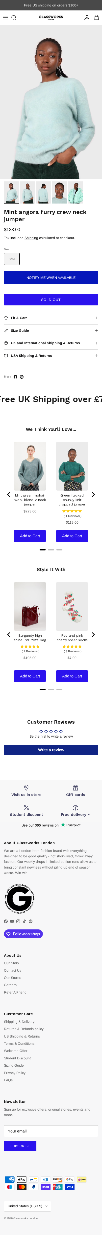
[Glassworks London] (51, 18)
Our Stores (12, 978)
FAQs (8, 1080)
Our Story (11, 963)
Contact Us (12, 970)
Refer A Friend (15, 992)
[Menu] (5, 17)
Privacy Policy (15, 1073)
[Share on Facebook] (15, 377)
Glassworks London (25, 1218)
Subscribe (20, 1146)
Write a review (51, 750)
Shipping (31, 238)
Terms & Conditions (19, 1043)
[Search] (16, 17)
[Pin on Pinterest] (22, 377)
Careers (10, 985)
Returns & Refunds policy (24, 1029)
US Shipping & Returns (22, 1036)
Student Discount (17, 1058)
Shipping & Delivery (19, 1022)
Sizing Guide (14, 1065)
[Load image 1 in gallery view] (51, 102)
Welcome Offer (15, 1051)
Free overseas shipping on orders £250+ (51, 6)
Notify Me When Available (51, 278)
